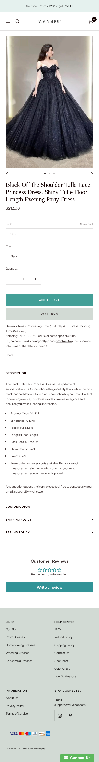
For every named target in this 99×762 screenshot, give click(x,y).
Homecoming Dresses (20, 645)
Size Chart (61, 660)
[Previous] (8, 173)
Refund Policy (18, 532)
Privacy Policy (15, 706)
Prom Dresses (15, 637)
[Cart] (90, 21)
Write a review (49, 587)
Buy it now (50, 313)
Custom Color (18, 506)
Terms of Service (17, 713)
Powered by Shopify (34, 748)
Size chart (86, 224)
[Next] (91, 173)
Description (16, 373)
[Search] (17, 21)
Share (9, 355)
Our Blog (11, 629)
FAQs (58, 629)
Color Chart (62, 668)
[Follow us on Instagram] (59, 715)
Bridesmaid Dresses (19, 660)
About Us (12, 698)
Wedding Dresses (17, 653)
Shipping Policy (19, 519)
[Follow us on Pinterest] (70, 715)
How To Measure (65, 676)
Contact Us (61, 653)
